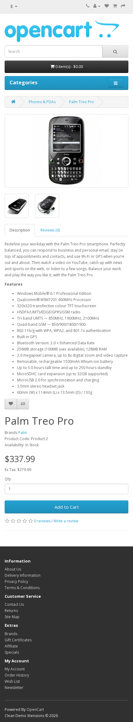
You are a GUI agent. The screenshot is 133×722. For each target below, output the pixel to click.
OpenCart (35, 709)
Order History (17, 675)
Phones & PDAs (42, 101)
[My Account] (97, 6)
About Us (13, 569)
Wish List (12, 681)
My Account (15, 669)
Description (20, 230)
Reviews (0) (50, 230)
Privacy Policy (16, 581)
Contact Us (14, 604)
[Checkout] (123, 6)
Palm (22, 432)
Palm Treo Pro (81, 101)
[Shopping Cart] (115, 6)
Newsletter (14, 687)
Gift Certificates (18, 640)
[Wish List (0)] (107, 6)
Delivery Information (23, 575)
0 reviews (42, 521)
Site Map (12, 616)
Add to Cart (66, 507)
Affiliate (11, 646)
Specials (12, 652)
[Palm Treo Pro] (66, 151)
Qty (8, 479)
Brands (11, 633)
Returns (11, 610)
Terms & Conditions (22, 587)
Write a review (66, 521)
